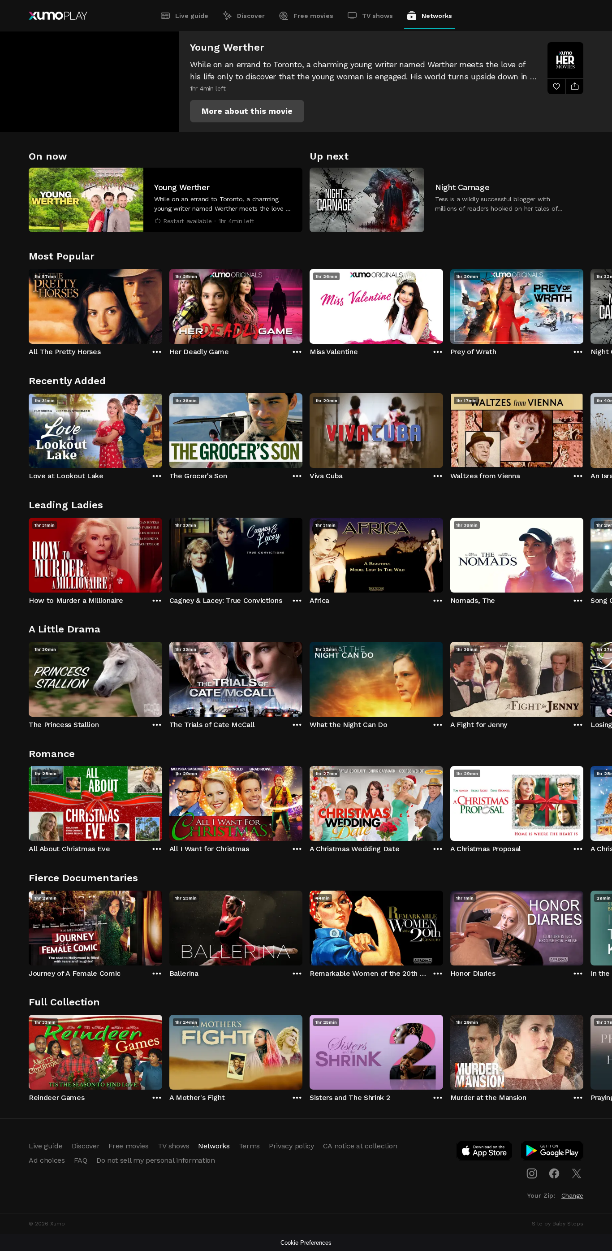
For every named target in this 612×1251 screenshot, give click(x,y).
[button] (247, 111)
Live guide (191, 15)
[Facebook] (554, 1173)
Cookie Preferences (306, 1242)
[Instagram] (532, 1173)
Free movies (313, 15)
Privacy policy (291, 1146)
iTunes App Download (484, 1152)
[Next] (583, 304)
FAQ (80, 1160)
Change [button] (572, 1195)
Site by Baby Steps (557, 1224)
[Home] (58, 16)
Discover (251, 15)
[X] (576, 1173)
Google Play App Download (552, 1152)
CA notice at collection (360, 1146)
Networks (437, 15)
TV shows (377, 15)
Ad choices (47, 1160)
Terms (249, 1146)
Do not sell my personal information (155, 1160)
